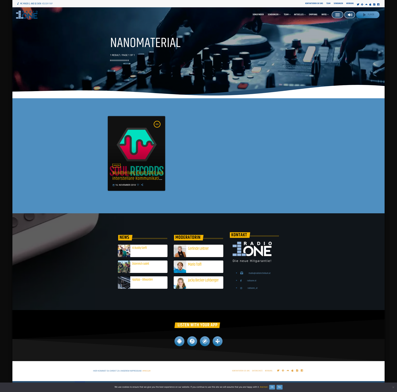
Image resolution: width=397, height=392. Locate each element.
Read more (264, 387)
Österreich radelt (140, 263)
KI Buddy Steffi (139, 248)
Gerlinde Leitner (198, 248)
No (279, 387)
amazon (117, 165)
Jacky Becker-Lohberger (203, 280)
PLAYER (367, 15)
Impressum (147, 371)
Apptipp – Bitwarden (142, 279)
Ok (272, 387)
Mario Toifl (194, 264)
